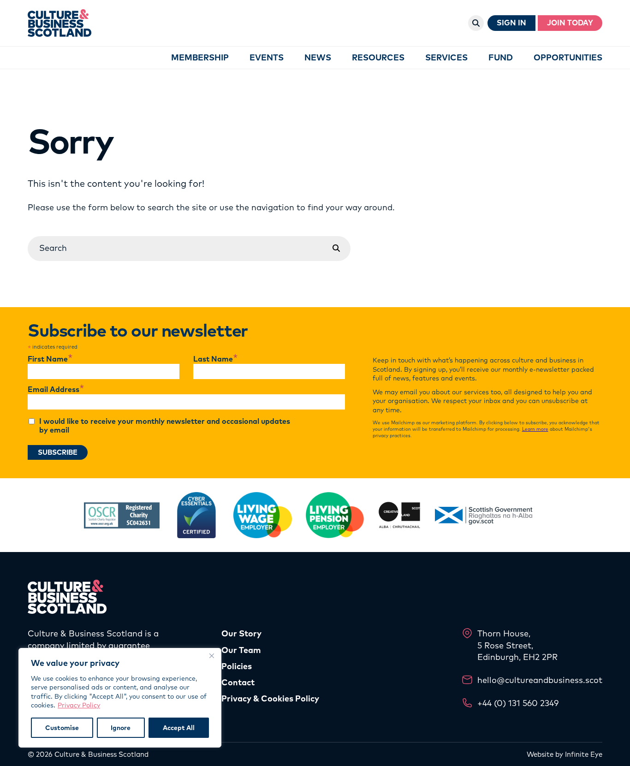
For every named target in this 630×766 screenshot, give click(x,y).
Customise (62, 727)
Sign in (511, 22)
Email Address (56, 389)
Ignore (121, 727)
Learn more (535, 429)
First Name (50, 359)
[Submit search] (336, 248)
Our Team (241, 650)
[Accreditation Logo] (122, 515)
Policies (236, 666)
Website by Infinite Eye (564, 754)
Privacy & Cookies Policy (270, 698)
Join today (570, 22)
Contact (238, 682)
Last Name (215, 359)
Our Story (241, 633)
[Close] (211, 655)
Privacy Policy (79, 705)
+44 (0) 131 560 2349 (518, 703)
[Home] (60, 23)
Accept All (179, 727)
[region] (119, 698)
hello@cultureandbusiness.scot (539, 680)
